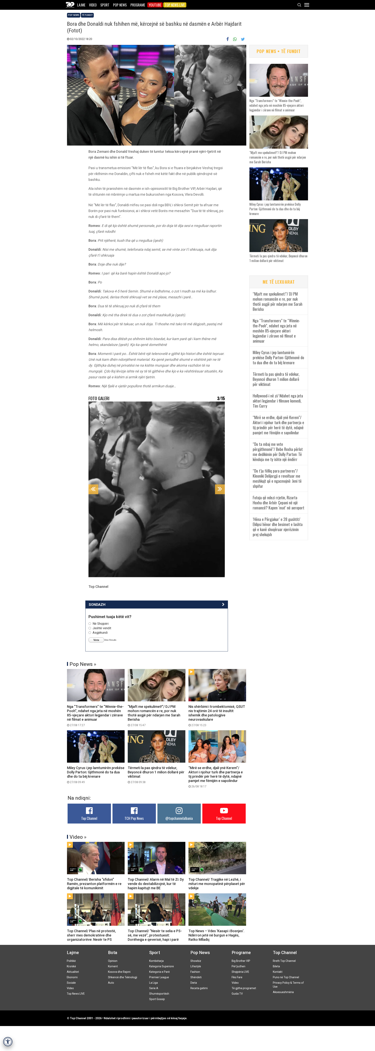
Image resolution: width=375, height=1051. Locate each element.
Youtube (155, 4)
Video (93, 4)
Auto (111, 982)
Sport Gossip (157, 999)
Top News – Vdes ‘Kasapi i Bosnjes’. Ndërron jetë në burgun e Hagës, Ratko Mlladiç (216, 935)
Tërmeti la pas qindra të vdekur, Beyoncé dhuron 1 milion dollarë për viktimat (156, 775)
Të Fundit (87, 15)
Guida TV (237, 993)
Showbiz (195, 960)
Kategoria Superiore (161, 966)
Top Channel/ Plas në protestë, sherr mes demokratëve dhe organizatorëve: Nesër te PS (91, 935)
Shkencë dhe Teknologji (122, 977)
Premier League (159, 977)
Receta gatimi (199, 988)
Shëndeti (196, 977)
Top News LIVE (175, 4)
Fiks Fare (237, 977)
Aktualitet (73, 971)
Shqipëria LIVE (240, 971)
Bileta (276, 966)
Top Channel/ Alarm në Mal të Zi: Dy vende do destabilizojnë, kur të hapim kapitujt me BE (156, 883)
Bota (112, 952)
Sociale (71, 982)
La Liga (153, 982)
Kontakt (277, 971)
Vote (96, 639)
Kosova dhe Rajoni (119, 971)
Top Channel (89, 818)
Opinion (112, 960)
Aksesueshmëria (283, 992)
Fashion (195, 971)
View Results (110, 640)
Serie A (153, 988)
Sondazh (97, 604)
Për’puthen (238, 966)
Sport (104, 4)
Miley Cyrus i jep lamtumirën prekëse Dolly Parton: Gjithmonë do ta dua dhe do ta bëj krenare (95, 775)
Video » (78, 837)
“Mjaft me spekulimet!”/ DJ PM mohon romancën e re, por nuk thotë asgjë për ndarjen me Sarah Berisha (154, 716)
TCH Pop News (134, 818)
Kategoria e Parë (159, 971)
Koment (113, 966)
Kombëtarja (156, 960)
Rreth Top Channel (284, 960)
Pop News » (83, 664)
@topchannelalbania (179, 818)
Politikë (71, 960)
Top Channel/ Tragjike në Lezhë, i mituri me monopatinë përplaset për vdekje (216, 883)
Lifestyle (195, 966)
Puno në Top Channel (286, 977)
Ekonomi (72, 977)
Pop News (120, 4)
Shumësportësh (159, 993)
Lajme (81, 4)
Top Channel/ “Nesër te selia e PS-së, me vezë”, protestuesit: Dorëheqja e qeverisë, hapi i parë (155, 935)
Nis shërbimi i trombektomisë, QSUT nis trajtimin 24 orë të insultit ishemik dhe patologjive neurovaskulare (216, 716)
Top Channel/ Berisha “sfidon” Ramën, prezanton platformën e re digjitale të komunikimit (94, 883)
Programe (137, 4)
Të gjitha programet (244, 988)
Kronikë (71, 966)
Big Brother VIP (241, 960)
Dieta (193, 982)
